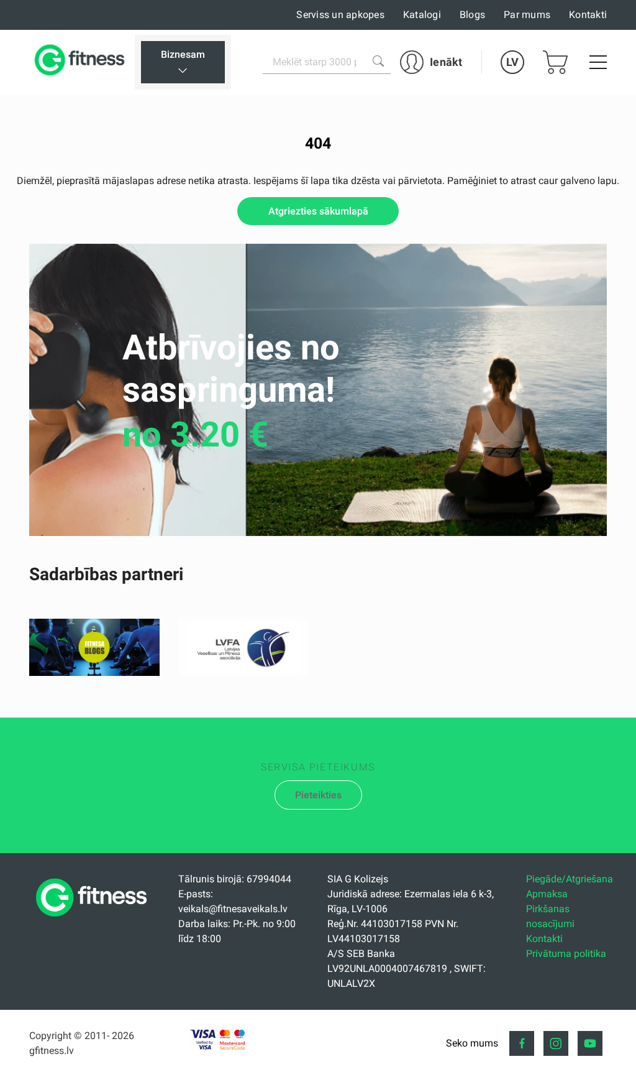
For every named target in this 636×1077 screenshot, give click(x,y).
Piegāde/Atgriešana (569, 879)
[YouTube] (590, 1043)
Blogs (472, 15)
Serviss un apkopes (340, 15)
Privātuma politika (566, 953)
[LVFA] (243, 672)
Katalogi (422, 15)
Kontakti (588, 15)
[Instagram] (555, 1043)
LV (512, 61)
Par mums (527, 15)
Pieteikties (318, 795)
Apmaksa (547, 894)
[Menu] (598, 62)
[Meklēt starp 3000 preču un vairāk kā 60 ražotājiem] (378, 61)
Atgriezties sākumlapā (318, 211)
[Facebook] (521, 1043)
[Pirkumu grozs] (555, 62)
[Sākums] (94, 920)
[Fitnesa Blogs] (94, 672)
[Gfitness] (82, 62)
